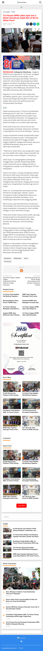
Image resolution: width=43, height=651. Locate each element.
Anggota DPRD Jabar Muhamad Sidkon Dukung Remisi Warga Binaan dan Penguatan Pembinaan (11, 314)
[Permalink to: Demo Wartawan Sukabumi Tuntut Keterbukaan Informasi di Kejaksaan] (21, 578)
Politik (4, 24)
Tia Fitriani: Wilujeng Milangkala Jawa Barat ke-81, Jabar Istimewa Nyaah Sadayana (11, 308)
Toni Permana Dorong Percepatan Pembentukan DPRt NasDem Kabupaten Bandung (30, 411)
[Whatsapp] (38, 24)
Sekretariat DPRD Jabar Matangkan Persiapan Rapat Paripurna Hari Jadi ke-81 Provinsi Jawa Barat (31, 301)
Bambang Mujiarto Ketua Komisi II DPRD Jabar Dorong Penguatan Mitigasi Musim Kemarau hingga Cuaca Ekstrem (11, 301)
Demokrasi (7, 258)
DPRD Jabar (17, 258)
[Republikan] (21, 2)
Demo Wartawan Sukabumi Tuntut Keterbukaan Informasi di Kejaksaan (20, 592)
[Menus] (3, 2)
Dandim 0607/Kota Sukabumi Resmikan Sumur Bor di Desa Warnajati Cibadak (22, 608)
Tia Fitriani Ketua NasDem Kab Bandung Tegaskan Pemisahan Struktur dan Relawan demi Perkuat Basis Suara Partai (12, 295)
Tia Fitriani (7, 261)
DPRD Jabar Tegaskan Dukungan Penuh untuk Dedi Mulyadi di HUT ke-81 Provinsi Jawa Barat (30, 295)
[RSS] (21, 270)
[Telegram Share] (34, 24)
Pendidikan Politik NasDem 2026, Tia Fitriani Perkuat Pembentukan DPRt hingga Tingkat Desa (11, 411)
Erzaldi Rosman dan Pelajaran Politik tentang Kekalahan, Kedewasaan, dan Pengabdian (10, 394)
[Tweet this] (31, 24)
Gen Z (26, 258)
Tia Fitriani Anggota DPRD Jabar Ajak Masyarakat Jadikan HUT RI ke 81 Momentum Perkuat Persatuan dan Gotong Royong (30, 314)
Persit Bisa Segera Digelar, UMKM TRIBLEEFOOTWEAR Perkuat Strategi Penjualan (11, 280)
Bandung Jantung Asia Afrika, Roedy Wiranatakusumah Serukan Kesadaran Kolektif (32, 280)
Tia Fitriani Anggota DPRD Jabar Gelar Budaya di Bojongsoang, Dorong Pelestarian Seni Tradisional (31, 308)
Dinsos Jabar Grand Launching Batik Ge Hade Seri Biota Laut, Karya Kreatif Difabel (21, 600)
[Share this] (27, 24)
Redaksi (21, 648)
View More (21, 505)
